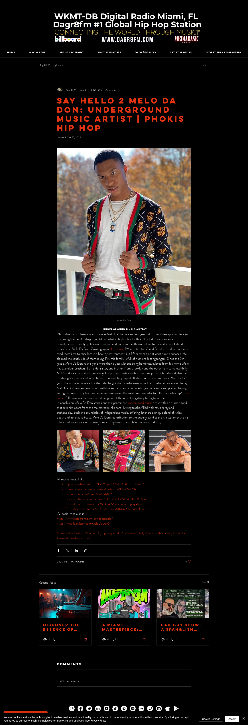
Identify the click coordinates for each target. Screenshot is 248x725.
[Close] (243, 719)
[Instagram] (72, 708)
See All (205, 582)
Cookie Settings (211, 719)
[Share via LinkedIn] (76, 550)
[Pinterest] (124, 708)
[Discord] (159, 708)
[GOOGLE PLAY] (176, 708)
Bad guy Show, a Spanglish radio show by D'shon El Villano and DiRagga (181, 627)
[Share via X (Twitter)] (67, 550)
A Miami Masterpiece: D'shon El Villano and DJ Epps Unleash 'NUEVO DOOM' (123, 627)
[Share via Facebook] (58, 550)
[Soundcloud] (141, 708)
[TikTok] (115, 708)
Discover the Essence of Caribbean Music (61, 627)
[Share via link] (85, 550)
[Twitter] (89, 708)
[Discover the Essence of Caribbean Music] (65, 603)
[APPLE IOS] (167, 708)
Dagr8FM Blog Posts (51, 65)
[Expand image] (78, 451)
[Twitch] (150, 708)
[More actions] (189, 90)
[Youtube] (106, 708)
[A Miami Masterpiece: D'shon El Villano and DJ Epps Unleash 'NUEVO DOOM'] (124, 603)
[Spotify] (133, 708)
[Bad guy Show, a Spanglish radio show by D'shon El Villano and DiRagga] (183, 603)
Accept (232, 719)
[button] (204, 65)
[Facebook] (80, 708)
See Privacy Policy (95, 720)
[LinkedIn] (98, 708)
